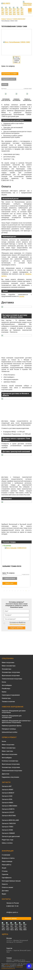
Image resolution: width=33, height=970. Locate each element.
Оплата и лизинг (7, 887)
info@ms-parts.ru (12, 912)
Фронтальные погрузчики (11, 675)
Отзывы (5, 871)
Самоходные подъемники (11, 695)
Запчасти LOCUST (8, 812)
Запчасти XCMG (7, 830)
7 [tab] (21, 591)
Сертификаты (7, 878)
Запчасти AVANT (7, 789)
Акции (4, 868)
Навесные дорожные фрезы (12, 726)
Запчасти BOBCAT (8, 793)
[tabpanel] (16, 566)
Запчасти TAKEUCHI (9, 823)
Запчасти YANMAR (8, 833)
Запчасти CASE (7, 796)
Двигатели (5, 774)
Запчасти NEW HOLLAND (10, 820)
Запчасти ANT (7, 786)
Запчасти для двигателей (11, 836)
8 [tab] (23, 591)
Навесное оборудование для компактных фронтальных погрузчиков (16, 721)
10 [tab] (29, 591)
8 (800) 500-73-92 (12, 906)
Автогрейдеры (7, 685)
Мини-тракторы (7, 751)
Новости (5, 884)
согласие (7, 965)
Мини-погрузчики (8, 662)
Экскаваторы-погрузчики (11, 672)
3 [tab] (10, 591)
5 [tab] (15, 591)
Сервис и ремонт (9, 737)
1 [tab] (4, 591)
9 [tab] (26, 591)
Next (31, 567)
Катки (4, 682)
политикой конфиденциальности (12, 967)
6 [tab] (18, 591)
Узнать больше (9, 578)
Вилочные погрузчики (9, 754)
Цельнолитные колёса (9, 732)
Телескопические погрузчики (12, 679)
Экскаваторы (6, 669)
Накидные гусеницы (9, 729)
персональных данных (17, 624)
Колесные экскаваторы (10, 761)
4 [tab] (12, 591)
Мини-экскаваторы (8, 666)
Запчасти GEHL (7, 799)
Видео (4, 894)
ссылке (21, 296)
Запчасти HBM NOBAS (9, 806)
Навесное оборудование (12, 707)
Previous (2, 567)
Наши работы (6, 865)
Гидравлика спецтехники (10, 777)
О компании (6, 855)
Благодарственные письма (11, 881)
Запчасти (6, 782)
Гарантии (5, 874)
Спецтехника (7, 658)
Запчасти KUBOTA (8, 809)
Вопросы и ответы (8, 858)
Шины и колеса (7, 843)
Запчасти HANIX (7, 802)
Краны (4, 692)
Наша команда (7, 861)
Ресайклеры (6, 688)
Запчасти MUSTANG (9, 815)
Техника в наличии (8, 701)
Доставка (5, 891)
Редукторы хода (7, 840)
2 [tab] (7, 591)
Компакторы (6, 698)
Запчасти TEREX (7, 827)
